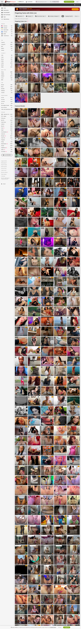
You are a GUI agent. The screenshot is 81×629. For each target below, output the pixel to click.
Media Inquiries (4, 166)
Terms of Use (3, 170)
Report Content (4, 164)
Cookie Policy (53, 627)
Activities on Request (54, 16)
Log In (77, 1)
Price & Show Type (40, 16)
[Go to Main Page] (10, 1)
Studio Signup (3, 174)
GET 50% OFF (75, 9)
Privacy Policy (3, 168)
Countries (29, 16)
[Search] (51, 2)
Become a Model (4, 172)
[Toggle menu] (2, 1)
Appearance (20, 16)
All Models (3, 176)
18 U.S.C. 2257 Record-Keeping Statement (5, 178)
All (62, 16)
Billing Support (4, 162)
